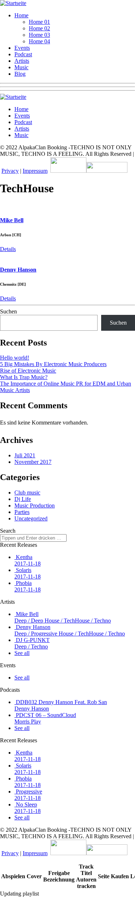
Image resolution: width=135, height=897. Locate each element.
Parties (22, 512)
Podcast (23, 54)
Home (21, 15)
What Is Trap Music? (24, 377)
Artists (21, 61)
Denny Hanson (18, 270)
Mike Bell (11, 220)
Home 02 (39, 28)
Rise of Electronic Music (28, 371)
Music (21, 67)
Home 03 (39, 35)
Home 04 (39, 41)
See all (22, 653)
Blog (20, 74)
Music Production (34, 505)
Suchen (8, 311)
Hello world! (14, 358)
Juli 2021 (24, 455)
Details (8, 249)
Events (22, 48)
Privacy (10, 171)
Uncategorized (31, 518)
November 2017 (32, 462)
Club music (27, 492)
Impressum (35, 171)
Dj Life (22, 499)
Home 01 (39, 22)
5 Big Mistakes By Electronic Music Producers (53, 364)
